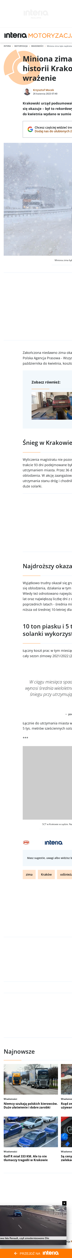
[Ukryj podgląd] (64, 1203)
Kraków (46, 874)
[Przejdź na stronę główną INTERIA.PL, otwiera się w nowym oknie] (15, 35)
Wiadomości (37, 46)
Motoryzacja (21, 46)
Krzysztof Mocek (43, 90)
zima (29, 874)
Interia (7, 46)
